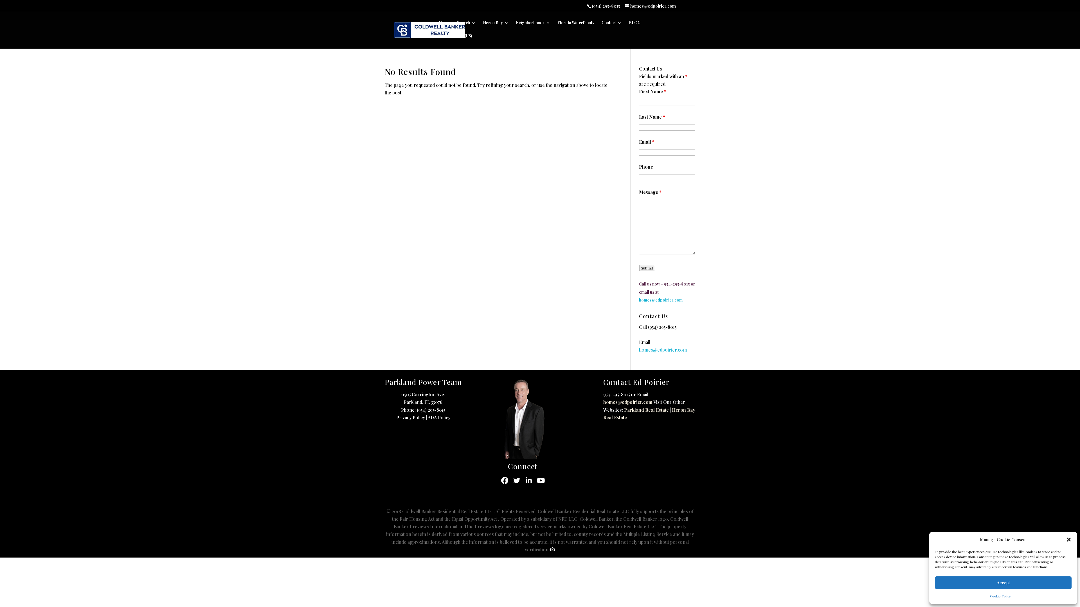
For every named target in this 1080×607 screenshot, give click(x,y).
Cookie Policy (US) (455, 36)
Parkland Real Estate (646, 410)
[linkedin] (529, 480)
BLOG (634, 23)
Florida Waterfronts (575, 23)
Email (646, 142)
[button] (1069, 539)
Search (463, 23)
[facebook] (505, 480)
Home (444, 23)
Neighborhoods (530, 23)
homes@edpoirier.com (627, 402)
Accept (1003, 582)
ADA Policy (439, 417)
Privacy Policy (410, 417)
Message (650, 192)
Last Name (652, 117)
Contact (609, 23)
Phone (646, 167)
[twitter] (517, 480)
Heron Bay (493, 23)
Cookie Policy (1000, 596)
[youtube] (541, 480)
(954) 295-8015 (662, 327)
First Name (652, 91)
